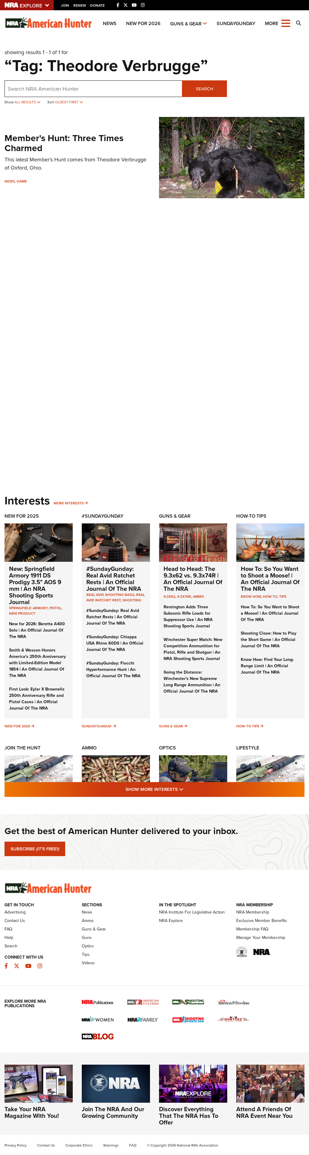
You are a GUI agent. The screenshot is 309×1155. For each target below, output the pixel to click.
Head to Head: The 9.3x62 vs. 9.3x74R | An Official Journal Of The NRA (193, 578)
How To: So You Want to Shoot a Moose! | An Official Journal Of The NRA (270, 578)
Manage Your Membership (260, 937)
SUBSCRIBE (35, 849)
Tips (282, 596)
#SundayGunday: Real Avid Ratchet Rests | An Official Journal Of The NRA (113, 578)
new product (22, 613)
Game (22, 181)
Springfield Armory (28, 608)
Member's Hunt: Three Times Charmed (64, 143)
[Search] (298, 23)
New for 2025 (17, 726)
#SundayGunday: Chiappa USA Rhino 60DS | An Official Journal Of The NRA (114, 643)
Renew (79, 5)
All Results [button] (25, 102)
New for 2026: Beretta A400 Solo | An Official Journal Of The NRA (37, 630)
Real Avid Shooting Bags (110, 594)
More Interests (69, 503)
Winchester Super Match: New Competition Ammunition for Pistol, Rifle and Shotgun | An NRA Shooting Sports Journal (193, 649)
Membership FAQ (252, 929)
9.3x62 (169, 596)
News (109, 23)
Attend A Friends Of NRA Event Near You (264, 1112)
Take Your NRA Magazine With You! (32, 1112)
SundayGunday (236, 23)
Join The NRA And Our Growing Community (113, 1112)
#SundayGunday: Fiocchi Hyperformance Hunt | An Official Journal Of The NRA (113, 669)
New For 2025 (22, 516)
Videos (88, 963)
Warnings (111, 1145)
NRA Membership (252, 912)
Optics (167, 747)
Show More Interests (187, 789)
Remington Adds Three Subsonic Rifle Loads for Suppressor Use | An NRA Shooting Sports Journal (188, 616)
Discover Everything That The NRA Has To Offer (188, 1116)
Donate (97, 5)
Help (9, 937)
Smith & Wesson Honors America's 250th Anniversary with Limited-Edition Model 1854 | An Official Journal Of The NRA (37, 663)
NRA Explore (171, 920)
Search (204, 89)
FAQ (8, 929)
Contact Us (15, 920)
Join (65, 5)
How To (270, 596)
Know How (251, 596)
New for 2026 (143, 23)
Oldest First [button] (67, 102)
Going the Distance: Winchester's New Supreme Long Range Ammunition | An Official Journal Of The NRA (192, 681)
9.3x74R (184, 596)
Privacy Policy (16, 1145)
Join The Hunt (22, 747)
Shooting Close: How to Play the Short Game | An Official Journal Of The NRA (268, 639)
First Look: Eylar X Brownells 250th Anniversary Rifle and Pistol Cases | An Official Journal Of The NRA (37, 698)
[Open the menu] (285, 23)
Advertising (15, 912)
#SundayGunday (102, 516)
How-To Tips (251, 516)
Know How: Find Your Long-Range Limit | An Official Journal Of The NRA (267, 665)
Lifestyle (247, 747)
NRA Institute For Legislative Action (192, 912)
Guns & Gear (186, 23)
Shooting (132, 600)
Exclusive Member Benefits (261, 920)
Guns (87, 937)
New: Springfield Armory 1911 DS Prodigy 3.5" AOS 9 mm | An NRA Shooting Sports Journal (35, 585)
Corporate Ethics (79, 1145)
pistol (55, 608)
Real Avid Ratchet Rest (115, 597)
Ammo (198, 596)
